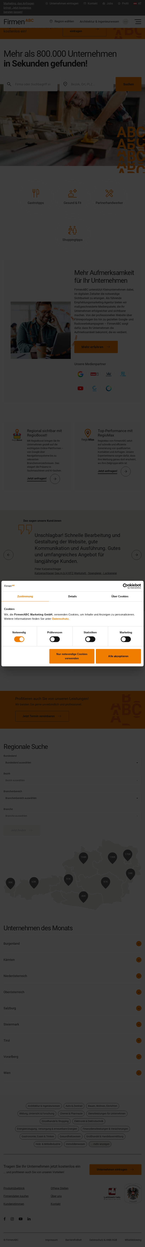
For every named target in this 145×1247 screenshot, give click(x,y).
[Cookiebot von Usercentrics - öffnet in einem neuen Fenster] (125, 586)
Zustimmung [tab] (25, 596)
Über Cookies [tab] (119, 596)
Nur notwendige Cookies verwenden (71, 656)
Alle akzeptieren (118, 656)
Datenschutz (60, 618)
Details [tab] (72, 596)
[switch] (55, 639)
